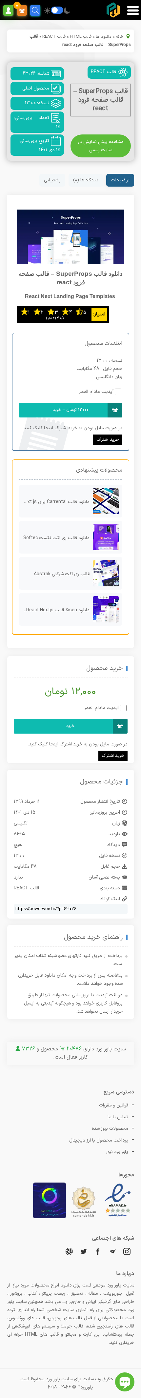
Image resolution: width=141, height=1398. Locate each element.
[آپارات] (69, 1251)
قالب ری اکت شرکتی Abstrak (62, 574)
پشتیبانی (52, 180)
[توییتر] (83, 1251)
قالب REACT (54, 36)
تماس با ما (118, 1117)
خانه (120, 36)
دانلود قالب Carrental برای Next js (56, 501)
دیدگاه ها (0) (85, 180)
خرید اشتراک (107, 439)
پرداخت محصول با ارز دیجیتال (98, 1140)
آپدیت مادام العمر (96, 391)
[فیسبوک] (98, 1251)
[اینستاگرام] (126, 1251)
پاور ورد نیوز (117, 1151)
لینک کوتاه (110, 899)
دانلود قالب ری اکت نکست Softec (56, 538)
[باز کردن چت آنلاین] (124, 1381)
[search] (35, 10)
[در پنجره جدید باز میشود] (117, 1217)
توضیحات (120, 180)
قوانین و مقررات (113, 1105)
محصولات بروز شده (110, 1128)
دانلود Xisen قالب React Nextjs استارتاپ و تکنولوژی (54, 610)
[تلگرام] (112, 1251)
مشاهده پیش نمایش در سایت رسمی (101, 145)
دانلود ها (103, 36)
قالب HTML (80, 36)
